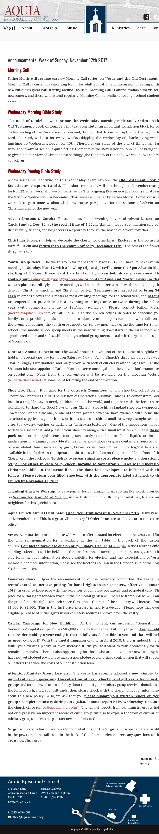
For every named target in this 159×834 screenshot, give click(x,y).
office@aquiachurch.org (27, 817)
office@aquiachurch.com (57, 707)
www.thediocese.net (25, 380)
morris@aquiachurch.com (29, 312)
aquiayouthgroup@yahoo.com (57, 279)
